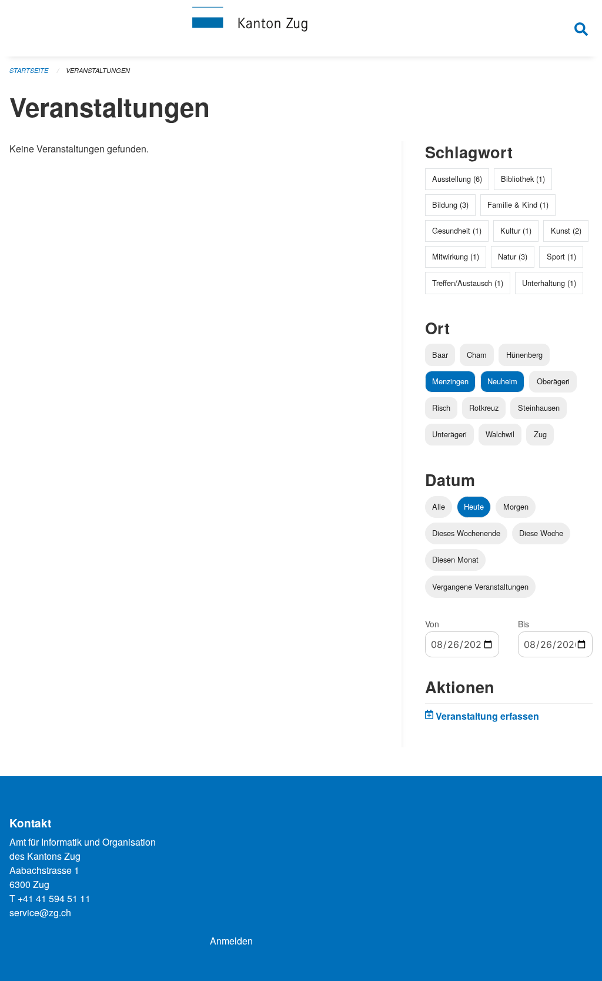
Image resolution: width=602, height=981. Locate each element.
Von (432, 624)
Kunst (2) (566, 230)
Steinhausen (539, 407)
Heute (474, 506)
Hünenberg (524, 354)
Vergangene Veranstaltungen (480, 586)
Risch (441, 407)
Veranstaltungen (98, 70)
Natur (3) (512, 256)
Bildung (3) (450, 204)
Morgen (516, 506)
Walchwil (500, 434)
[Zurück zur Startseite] (301, 28)
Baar (440, 354)
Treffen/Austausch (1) (467, 282)
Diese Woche (541, 532)
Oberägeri (553, 381)
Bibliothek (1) (523, 178)
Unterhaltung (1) (549, 282)
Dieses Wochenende (466, 532)
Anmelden (231, 940)
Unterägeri (449, 434)
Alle (438, 506)
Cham (477, 354)
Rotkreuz (484, 407)
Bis (523, 624)
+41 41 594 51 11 (54, 898)
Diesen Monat (455, 559)
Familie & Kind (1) (518, 204)
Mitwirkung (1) (455, 256)
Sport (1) (561, 256)
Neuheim (502, 381)
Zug (540, 434)
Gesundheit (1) (456, 230)
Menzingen (450, 381)
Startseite (28, 70)
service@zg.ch (40, 912)
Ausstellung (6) (457, 178)
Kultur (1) (515, 230)
